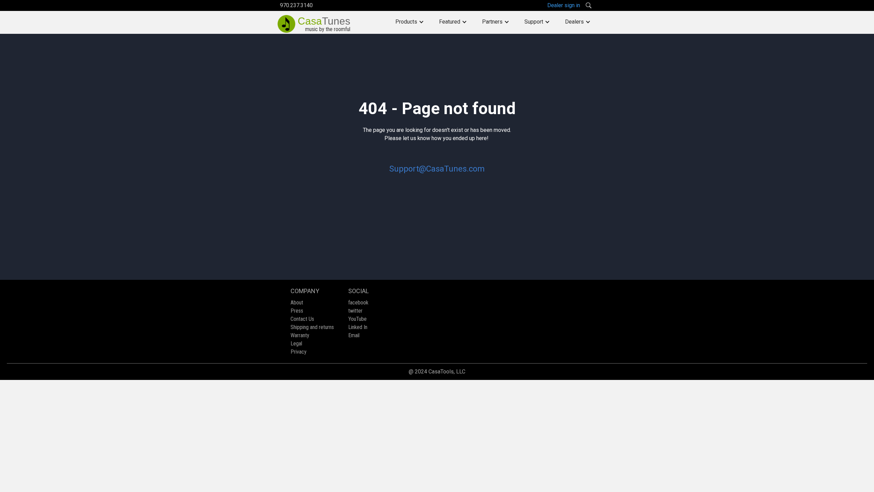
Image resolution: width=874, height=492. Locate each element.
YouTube (357, 319)
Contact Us (302, 319)
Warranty (300, 335)
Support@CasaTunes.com (437, 169)
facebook (358, 302)
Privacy (299, 351)
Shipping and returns (312, 327)
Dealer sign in (563, 5)
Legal (296, 343)
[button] (410, 22)
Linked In (357, 327)
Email (354, 335)
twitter (355, 311)
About (297, 302)
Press (297, 311)
